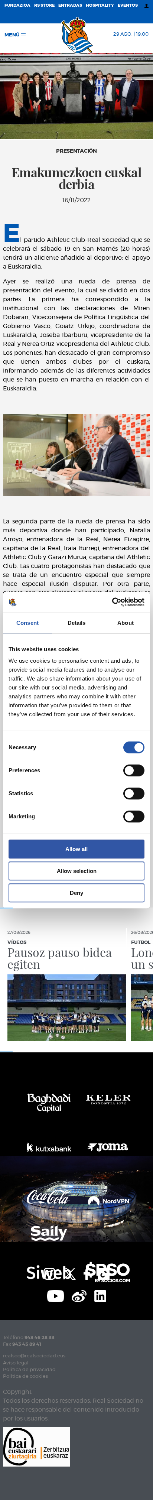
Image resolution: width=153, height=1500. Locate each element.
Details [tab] (77, 623)
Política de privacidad (29, 1369)
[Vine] (79, 1295)
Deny (76, 893)
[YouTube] (55, 1295)
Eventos (128, 5)
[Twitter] (69, 1272)
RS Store (44, 5)
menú (12, 35)
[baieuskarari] (36, 1446)
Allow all (76, 849)
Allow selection (77, 871)
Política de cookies (25, 1376)
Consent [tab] (27, 623)
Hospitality (100, 5)
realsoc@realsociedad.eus (34, 1356)
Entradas (70, 5)
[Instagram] (49, 1272)
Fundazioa (17, 5)
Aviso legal (16, 1363)
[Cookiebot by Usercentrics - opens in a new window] (111, 602)
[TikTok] (104, 1272)
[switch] (133, 770)
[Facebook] (87, 1272)
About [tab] (125, 623)
